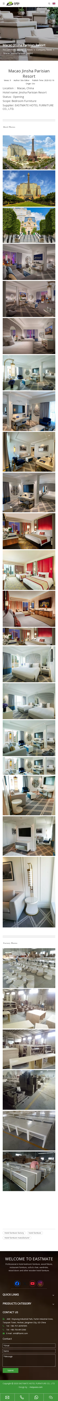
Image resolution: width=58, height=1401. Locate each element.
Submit (11, 1370)
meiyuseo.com (36, 1387)
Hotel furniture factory (14, 1233)
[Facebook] (17, 1283)
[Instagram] (40, 1283)
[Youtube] (32, 1283)
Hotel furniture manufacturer (17, 1237)
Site (33, 83)
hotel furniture (35, 1233)
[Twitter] (25, 1283)
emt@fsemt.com (20, 1333)
